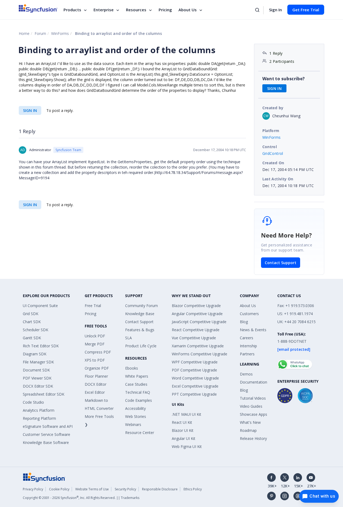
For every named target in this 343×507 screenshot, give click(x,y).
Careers (246, 337)
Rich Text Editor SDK (41, 345)
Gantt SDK (32, 337)
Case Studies (136, 384)
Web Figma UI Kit (187, 446)
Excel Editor (95, 392)
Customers (249, 313)
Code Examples (138, 400)
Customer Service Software (46, 434)
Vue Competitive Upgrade (194, 337)
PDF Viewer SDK (37, 378)
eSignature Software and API (48, 426)
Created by (273, 107)
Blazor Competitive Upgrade (196, 305)
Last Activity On (277, 178)
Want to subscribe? (283, 79)
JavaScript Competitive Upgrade (199, 321)
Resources (136, 9)
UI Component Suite (40, 305)
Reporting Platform (39, 418)
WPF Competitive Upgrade (195, 361)
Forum (40, 33)
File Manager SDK (38, 361)
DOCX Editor (95, 384)
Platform (270, 130)
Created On (273, 162)
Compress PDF (98, 352)
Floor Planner (96, 376)
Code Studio (33, 402)
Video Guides (251, 406)
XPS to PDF (95, 360)
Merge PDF (95, 343)
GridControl (272, 153)
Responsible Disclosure (160, 489)
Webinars (133, 424)
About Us (187, 9)
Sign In (275, 9)
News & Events (253, 329)
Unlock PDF (95, 335)
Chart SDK (32, 321)
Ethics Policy (193, 489)
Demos (246, 374)
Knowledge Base (139, 313)
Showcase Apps (253, 414)
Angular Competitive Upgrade (197, 313)
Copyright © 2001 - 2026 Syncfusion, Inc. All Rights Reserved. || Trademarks (81, 497)
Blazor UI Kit (182, 430)
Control (269, 146)
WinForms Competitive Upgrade (199, 353)
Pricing (165, 9)
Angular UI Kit (183, 438)
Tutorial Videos (253, 398)
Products (72, 9)
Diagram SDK (34, 353)
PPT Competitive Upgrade (194, 394)
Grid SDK (30, 313)
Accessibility (135, 408)
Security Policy (125, 489)
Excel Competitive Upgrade (195, 386)
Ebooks (131, 368)
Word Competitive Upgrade (195, 378)
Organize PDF (97, 368)
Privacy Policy (33, 489)
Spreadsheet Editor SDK (43, 394)
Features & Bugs (139, 329)
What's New (250, 422)
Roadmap (248, 430)
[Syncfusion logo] (38, 8)
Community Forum (141, 305)
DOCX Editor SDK (38, 386)
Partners (247, 353)
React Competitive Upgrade (195, 329)
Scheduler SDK (35, 329)
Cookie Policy (59, 489)
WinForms (60, 33)
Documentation (253, 382)
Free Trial (93, 305)
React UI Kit (182, 422)
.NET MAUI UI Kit (186, 414)
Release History (253, 438)
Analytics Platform (38, 410)
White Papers (136, 376)
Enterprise (104, 9)
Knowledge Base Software (46, 442)
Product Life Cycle (140, 345)
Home (24, 33)
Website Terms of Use (92, 489)
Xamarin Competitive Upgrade (198, 345)
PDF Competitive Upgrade (194, 370)
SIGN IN (30, 110)
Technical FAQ (137, 392)
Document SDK (36, 370)
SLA (128, 337)
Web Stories (135, 416)
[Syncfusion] (44, 476)
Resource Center (139, 432)
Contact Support (280, 262)
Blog (244, 321)
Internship (248, 345)
